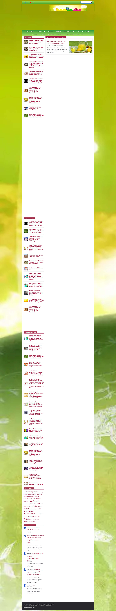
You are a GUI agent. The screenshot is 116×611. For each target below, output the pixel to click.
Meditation (27, 508)
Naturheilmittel (29, 514)
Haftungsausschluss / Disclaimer (30, 607)
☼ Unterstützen (80, 34)
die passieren (39, 494)
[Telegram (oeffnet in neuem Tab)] (28, 2)
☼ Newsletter (59, 34)
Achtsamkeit (29, 491)
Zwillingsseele (33, 521)
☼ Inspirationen (41, 31)
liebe (35, 506)
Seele (29, 516)
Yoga (38, 519)
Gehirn (32, 496)
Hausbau (34, 498)
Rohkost (41, 514)
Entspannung (26, 496)
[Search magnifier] (91, 2)
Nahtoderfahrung (34, 508)
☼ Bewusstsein (30, 31)
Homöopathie (34, 501)
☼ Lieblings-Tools (69, 34)
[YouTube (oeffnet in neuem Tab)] (31, 2)
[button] (34, 31)
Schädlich (25, 516)
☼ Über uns (51, 34)
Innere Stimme (26, 503)
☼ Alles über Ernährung (82, 31)
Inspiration (31, 503)
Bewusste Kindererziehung (28, 492)
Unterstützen (31, 605)
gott (31, 498)
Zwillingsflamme (27, 521)
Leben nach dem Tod (28, 506)
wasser (30, 519)
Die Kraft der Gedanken (32, 494)
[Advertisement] (58, 20)
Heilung (38, 498)
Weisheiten (35, 519)
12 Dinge (25, 491)
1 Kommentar (60, 45)
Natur (39, 508)
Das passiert (25, 494)
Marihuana (39, 506)
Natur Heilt (37, 514)
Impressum (41, 605)
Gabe (30, 496)
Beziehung (39, 492)
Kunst (41, 503)
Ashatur (49, 45)
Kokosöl (34, 503)
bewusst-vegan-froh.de (35, 604)
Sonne (32, 516)
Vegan (26, 519)
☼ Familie (42, 34)
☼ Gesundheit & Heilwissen (54, 31)
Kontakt (36, 605)
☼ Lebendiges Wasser (68, 31)
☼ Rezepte (35, 34)
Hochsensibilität (26, 501)
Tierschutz (36, 516)
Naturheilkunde (29, 511)
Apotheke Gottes (35, 491)
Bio (42, 492)
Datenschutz (47, 605)
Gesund (36, 496)
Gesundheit (27, 498)
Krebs (38, 503)
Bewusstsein (34, 492)
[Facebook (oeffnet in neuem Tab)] (25, 2)
